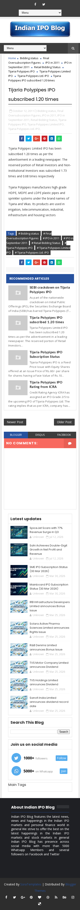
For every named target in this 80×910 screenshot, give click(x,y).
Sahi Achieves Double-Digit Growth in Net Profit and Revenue (48, 549)
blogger (16, 435)
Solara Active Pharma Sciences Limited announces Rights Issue (49, 628)
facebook (64, 435)
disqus (40, 435)
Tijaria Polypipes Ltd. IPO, (24, 129)
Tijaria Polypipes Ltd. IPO (33, 76)
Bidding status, (47, 111)
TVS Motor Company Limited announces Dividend (49, 665)
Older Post (64, 422)
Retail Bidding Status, (44, 120)
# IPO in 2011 (51, 238)
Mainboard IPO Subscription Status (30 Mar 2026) (49, 587)
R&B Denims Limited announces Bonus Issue (46, 647)
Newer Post (15, 422)
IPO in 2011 (52, 63)
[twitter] (44, 4)
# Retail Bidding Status (46, 243)
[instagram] (73, 897)
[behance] (64, 897)
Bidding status (29, 58)
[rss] (56, 897)
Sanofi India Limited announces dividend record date (49, 702)
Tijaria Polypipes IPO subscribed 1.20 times (47, 320)
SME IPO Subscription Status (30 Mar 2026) (49, 569)
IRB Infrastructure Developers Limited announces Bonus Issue (50, 606)
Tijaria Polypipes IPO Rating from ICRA (46, 385)
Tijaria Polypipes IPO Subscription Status (46, 354)
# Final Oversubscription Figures (29, 236)
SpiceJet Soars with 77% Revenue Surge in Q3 (46, 530)
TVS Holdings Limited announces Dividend (44, 682)
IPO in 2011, (49, 115)
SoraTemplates (30, 884)
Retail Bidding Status (47, 67)
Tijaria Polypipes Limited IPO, (46, 124)
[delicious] (39, 903)
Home (12, 58)
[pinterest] (31, 897)
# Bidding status (28, 233)
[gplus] (23, 897)
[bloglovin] (39, 897)
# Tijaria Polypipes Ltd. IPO (32, 252)
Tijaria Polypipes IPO (21, 71)
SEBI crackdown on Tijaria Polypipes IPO (50, 290)
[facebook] (35, 4)
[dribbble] (48, 897)
